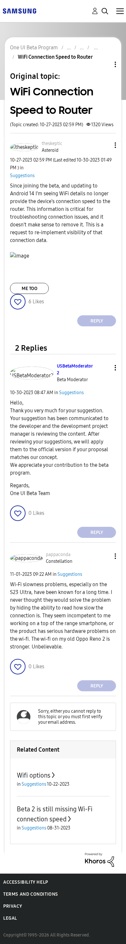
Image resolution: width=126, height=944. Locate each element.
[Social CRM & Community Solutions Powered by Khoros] (99, 859)
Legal (10, 918)
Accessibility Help (25, 882)
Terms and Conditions (30, 894)
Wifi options (33, 775)
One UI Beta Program (34, 47)
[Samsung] (19, 10)
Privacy (12, 906)
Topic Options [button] (104, 64)
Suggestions (22, 175)
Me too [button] (29, 288)
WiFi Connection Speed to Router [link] (55, 57)
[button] (104, 145)
